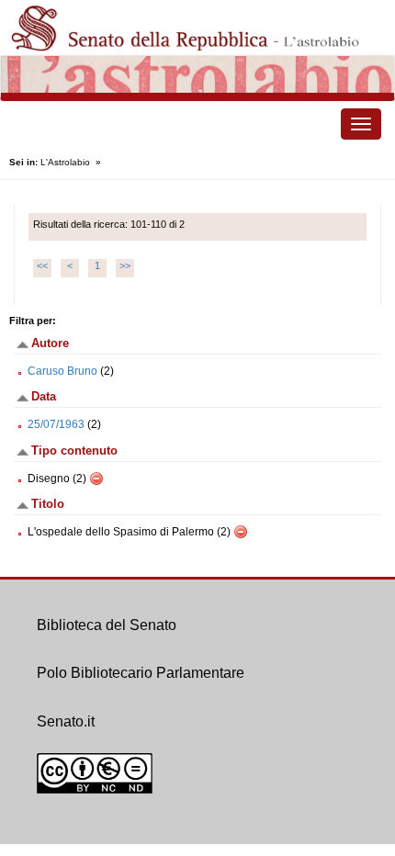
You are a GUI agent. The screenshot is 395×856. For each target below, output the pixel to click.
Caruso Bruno (62, 371)
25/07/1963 (56, 424)
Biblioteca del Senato (106, 625)
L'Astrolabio (65, 162)
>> (124, 265)
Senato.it (66, 721)
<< (42, 265)
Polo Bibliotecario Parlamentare (140, 673)
